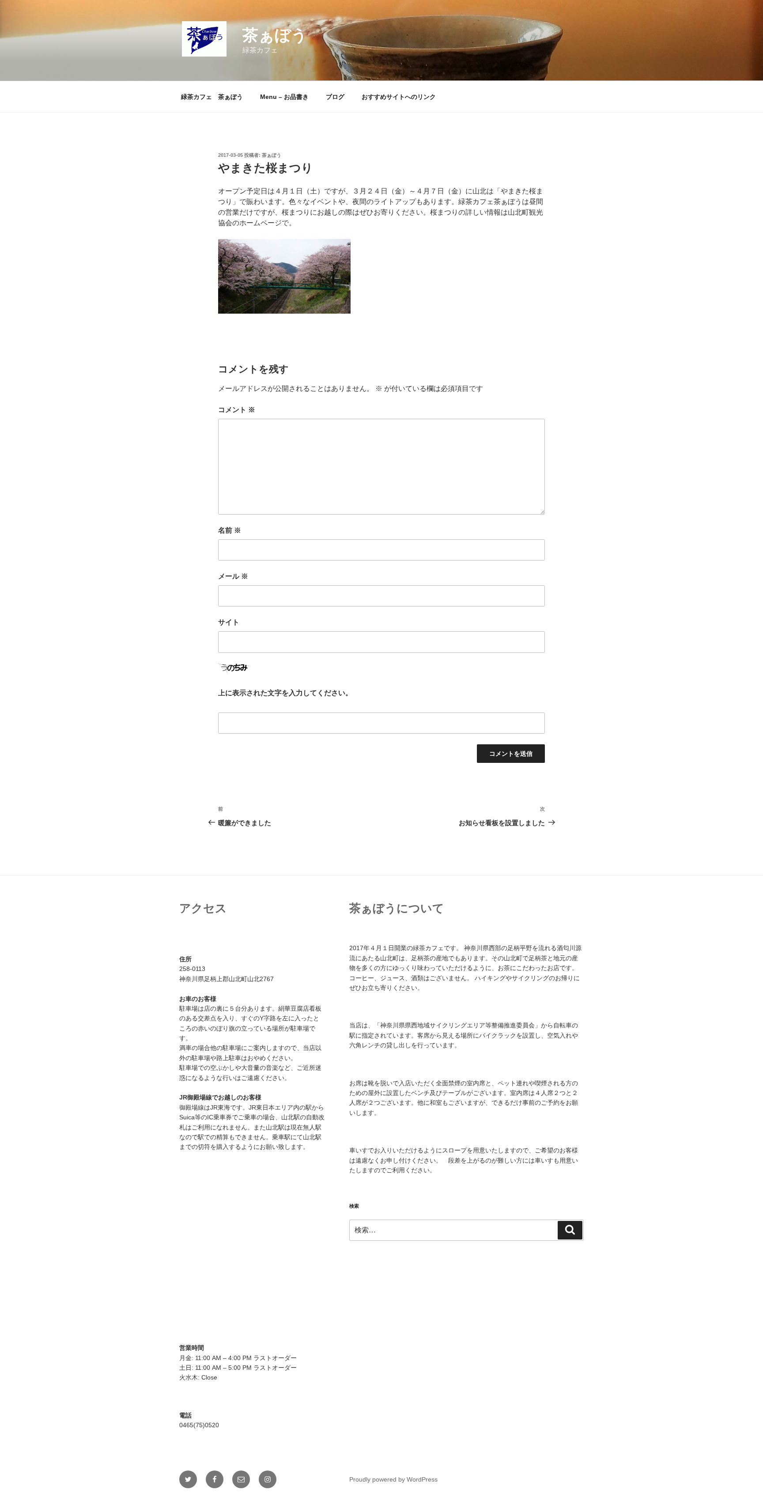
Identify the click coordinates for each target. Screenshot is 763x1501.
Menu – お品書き (284, 96)
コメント (236, 409)
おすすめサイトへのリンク (399, 96)
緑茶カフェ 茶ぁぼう (212, 96)
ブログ (335, 96)
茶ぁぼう (274, 35)
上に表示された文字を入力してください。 (285, 693)
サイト (228, 622)
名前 (229, 530)
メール (233, 576)
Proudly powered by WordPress (393, 1479)
